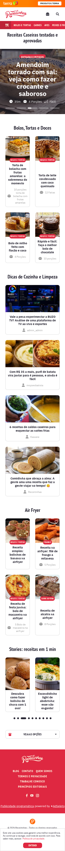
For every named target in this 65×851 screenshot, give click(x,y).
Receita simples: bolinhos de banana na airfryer (18, 555)
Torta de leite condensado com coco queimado (47, 180)
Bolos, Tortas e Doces (32, 128)
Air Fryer (32, 510)
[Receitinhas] (16, 14)
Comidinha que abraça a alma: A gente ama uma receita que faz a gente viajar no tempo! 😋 (32, 482)
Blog (16, 771)
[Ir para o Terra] (11, 3)
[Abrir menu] (48, 14)
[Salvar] (26, 139)
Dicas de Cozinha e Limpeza (33, 277)
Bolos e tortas (22, 25)
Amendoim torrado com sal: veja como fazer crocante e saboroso (32, 79)
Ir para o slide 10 (50, 718)
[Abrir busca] (57, 14)
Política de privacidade (33, 838)
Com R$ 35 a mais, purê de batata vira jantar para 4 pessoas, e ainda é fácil (32, 375)
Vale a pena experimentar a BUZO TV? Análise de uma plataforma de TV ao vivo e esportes (32, 320)
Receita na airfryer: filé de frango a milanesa (47, 553)
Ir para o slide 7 (40, 718)
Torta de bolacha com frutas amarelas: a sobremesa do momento (17, 174)
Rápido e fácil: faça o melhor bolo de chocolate (47, 247)
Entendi (33, 845)
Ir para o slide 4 (43, 108)
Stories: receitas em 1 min (32, 649)
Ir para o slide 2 (21, 108)
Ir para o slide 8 (43, 718)
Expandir (55, 734)
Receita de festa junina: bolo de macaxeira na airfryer (17, 611)
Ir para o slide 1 (10, 108)
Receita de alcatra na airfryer (47, 614)
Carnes (38, 25)
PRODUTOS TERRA (49, 3)
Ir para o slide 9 (47, 718)
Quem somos (44, 771)
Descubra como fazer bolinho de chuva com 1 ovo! (17, 701)
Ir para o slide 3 (32, 108)
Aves (46, 25)
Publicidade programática (17, 806)
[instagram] (37, 795)
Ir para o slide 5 (55, 108)
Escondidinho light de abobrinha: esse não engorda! (47, 701)
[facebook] (27, 795)
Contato (27, 771)
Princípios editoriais (32, 787)
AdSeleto (59, 806)
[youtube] (31, 795)
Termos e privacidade (32, 776)
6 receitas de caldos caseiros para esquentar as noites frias (32, 428)
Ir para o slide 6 (36, 718)
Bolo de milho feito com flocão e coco (17, 246)
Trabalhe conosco (32, 781)
